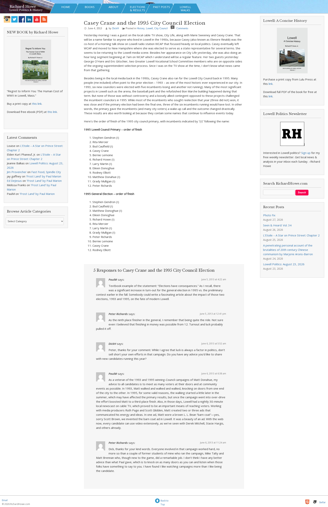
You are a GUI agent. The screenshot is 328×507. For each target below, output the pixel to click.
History (140, 28)
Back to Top (165, 501)
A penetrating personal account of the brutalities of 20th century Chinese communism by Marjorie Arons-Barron (288, 249)
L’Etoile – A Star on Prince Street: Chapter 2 (291, 235)
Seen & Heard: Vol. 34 (277, 225)
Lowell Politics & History (26, 10)
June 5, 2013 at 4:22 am (213, 279)
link (271, 84)
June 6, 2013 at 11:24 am (213, 442)
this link (37, 103)
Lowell (149, 28)
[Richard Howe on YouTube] (36, 19)
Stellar (322, 502)
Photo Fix (269, 215)
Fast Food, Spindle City (46, 172)
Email (5, 500)
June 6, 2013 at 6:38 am (213, 373)
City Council (161, 28)
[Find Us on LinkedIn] (29, 19)
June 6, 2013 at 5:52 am (213, 343)
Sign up (306, 153)
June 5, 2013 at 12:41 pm (213, 313)
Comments (182, 28)
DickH (115, 28)
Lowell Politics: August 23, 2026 (283, 264)
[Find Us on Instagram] (7, 19)
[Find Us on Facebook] (22, 19)
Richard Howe (22, 7)
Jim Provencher (17, 172)
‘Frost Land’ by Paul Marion (43, 176)
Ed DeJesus (14, 181)
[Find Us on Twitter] (14, 19)
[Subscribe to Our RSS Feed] (44, 19)
